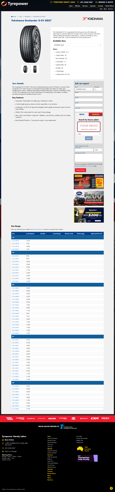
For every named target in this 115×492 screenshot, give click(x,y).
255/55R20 (15, 305)
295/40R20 (15, 330)
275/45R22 (15, 400)
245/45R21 (15, 345)
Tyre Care (50, 444)
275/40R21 (15, 360)
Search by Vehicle (52, 438)
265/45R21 (15, 357)
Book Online (110, 6)
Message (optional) (80, 153)
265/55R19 (15, 276)
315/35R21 (15, 376)
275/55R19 (15, 281)
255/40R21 (15, 348)
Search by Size (51, 440)
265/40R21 (15, 354)
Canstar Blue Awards (81, 438)
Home (14, 16)
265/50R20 (15, 310)
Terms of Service (89, 166)
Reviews (110, 9)
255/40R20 (15, 296)
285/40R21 (15, 365)
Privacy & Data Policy (11, 489)
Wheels (77, 6)
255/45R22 (15, 386)
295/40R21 (15, 374)
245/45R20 (15, 294)
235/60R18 (15, 241)
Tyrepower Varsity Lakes (64, 2)
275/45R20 (15, 322)
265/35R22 (15, 389)
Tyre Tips (49, 446)
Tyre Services (50, 465)
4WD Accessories (52, 457)
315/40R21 (15, 379)
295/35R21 (15, 371)
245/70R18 (15, 243)
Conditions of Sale (21, 489)
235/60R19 (15, 264)
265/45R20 (15, 308)
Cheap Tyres (79, 442)
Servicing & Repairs (52, 463)
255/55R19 (15, 270)
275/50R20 (15, 325)
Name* (77, 92)
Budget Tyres (79, 440)
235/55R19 (15, 261)
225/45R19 (15, 256)
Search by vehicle (35, 229)
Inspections (50, 461)
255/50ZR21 (16, 351)
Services (85, 6)
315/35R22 (15, 409)
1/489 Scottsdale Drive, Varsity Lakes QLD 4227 (16, 444)
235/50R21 (15, 343)
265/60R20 (15, 316)
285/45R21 (15, 368)
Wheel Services (51, 467)
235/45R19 (15, 259)
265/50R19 (15, 273)
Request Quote (80, 170)
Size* (76, 87)
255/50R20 (15, 302)
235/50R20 (15, 291)
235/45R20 (15, 288)
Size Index (79, 436)
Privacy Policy (78, 166)
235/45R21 (15, 340)
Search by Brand (51, 442)
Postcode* (77, 108)
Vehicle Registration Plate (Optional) (81, 147)
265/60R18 (15, 249)
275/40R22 (15, 397)
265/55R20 (15, 313)
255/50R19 (15, 267)
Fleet (101, 9)
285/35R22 (15, 403)
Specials (93, 6)
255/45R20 (15, 299)
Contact (100, 6)
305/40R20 (15, 333)
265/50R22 (15, 394)
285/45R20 (15, 327)
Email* (77, 103)
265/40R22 (15, 392)
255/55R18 (15, 246)
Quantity (96, 87)
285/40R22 (15, 406)
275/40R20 (15, 319)
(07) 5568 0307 (86, 2)
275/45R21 (15, 362)
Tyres (71, 6)
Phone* (77, 97)
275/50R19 (15, 278)
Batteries (49, 459)
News (105, 9)
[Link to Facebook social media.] (111, 488)
